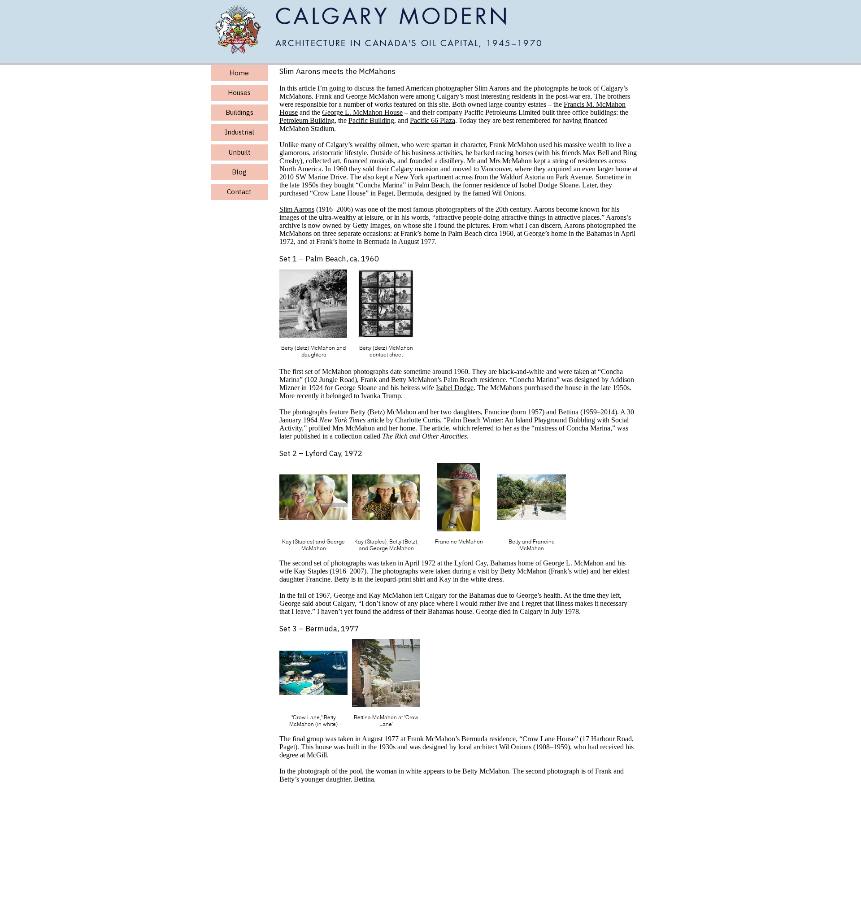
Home (239, 73)
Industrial (239, 132)
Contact (239, 191)
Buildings (239, 112)
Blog (239, 172)
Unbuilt (239, 152)
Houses (239, 92)
